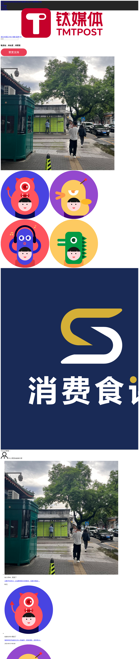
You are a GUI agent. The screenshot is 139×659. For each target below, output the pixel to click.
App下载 (3, 7)
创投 (8, 1)
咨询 (11, 1)
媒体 (2, 1)
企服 (5, 1)
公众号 (30, 1)
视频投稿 (4, 5)
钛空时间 (19, 1)
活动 (14, 1)
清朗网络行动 (37, 1)
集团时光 (25, 1)
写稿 (2, 3)
